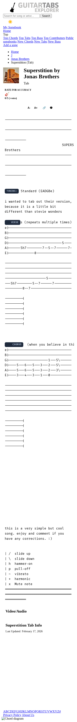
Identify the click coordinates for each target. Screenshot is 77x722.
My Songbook (12, 27)
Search (46, 15)
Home (7, 31)
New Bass (54, 41)
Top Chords (10, 38)
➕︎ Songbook (14, 107)
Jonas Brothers (20, 59)
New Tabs (40, 41)
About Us (28, 715)
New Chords (25, 41)
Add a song (10, 45)
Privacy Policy (12, 715)
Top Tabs (24, 38)
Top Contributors (54, 38)
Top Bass (37, 38)
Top (5, 34)
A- (29, 107)
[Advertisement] (38, 487)
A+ (36, 107)
